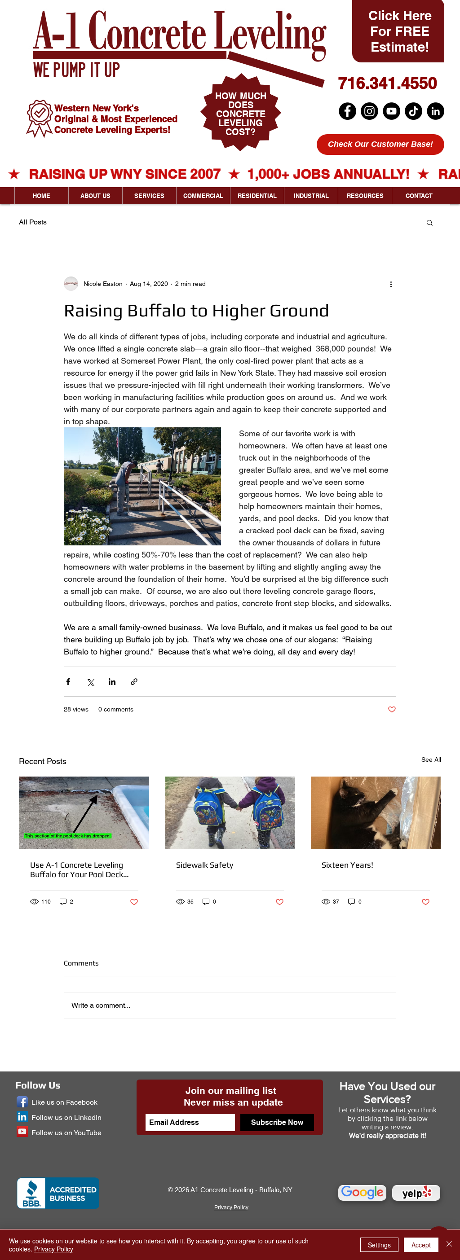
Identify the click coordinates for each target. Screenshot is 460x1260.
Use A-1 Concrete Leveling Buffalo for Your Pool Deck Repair (76, 869)
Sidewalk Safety (204, 864)
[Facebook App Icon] (22, 1101)
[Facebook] (347, 111)
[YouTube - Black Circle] (391, 111)
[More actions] (390, 283)
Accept (421, 1244)
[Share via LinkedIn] (112, 681)
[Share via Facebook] (68, 681)
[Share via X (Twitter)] (90, 681)
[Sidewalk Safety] (230, 813)
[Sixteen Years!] (376, 813)
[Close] (449, 1245)
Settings (379, 1244)
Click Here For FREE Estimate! (400, 31)
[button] (429, 222)
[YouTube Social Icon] (22, 1131)
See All (431, 759)
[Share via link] (134, 681)
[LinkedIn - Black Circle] (435, 111)
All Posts (33, 222)
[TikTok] (413, 111)
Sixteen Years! (347, 864)
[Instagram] (369, 111)
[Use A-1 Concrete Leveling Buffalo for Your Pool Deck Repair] (84, 813)
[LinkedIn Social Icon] (22, 1116)
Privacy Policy (53, 1248)
